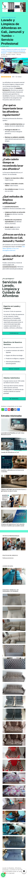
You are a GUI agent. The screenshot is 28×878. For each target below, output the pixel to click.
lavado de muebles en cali (8, 17)
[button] (3, 875)
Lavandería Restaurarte (9, 266)
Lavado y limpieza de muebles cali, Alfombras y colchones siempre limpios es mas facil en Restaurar (13, 51)
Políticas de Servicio (8, 557)
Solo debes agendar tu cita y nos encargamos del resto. (14, 248)
